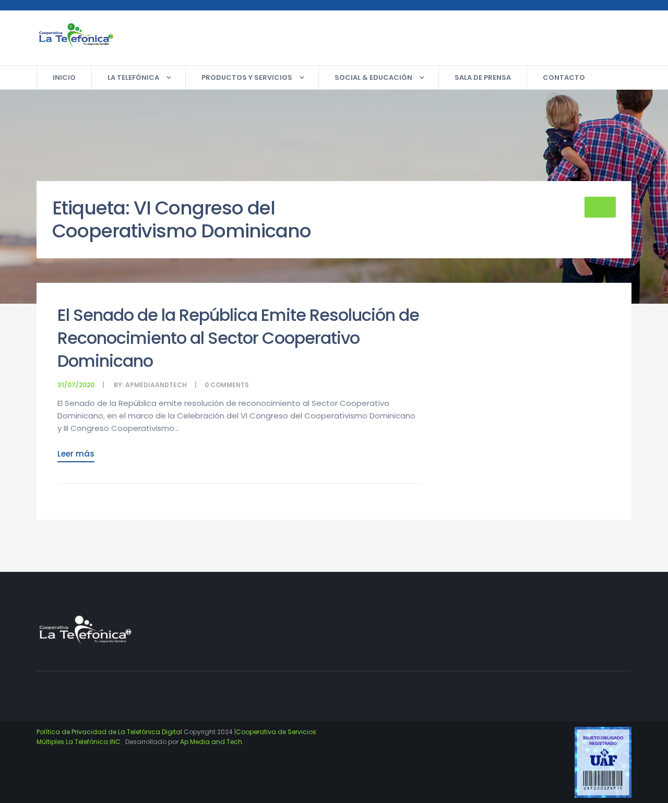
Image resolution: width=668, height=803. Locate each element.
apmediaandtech (156, 384)
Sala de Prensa (483, 77)
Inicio (64, 77)
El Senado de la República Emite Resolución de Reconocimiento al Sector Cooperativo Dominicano (238, 338)
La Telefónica (133, 77)
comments (229, 384)
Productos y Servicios (246, 77)
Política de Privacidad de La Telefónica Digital (109, 731)
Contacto (564, 77)
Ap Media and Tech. (212, 741)
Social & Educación (373, 77)
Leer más (75, 453)
